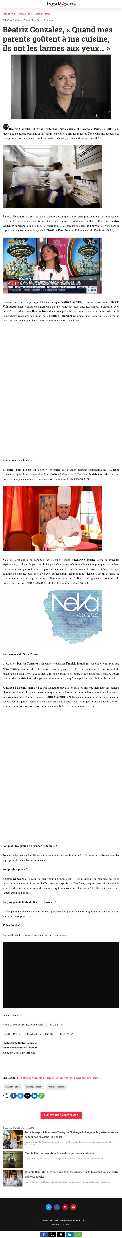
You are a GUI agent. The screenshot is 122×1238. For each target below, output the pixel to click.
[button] (44, 1234)
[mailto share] (27, 1096)
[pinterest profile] (65, 1207)
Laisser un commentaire (61, 1115)
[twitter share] (20, 1096)
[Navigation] (4, 4)
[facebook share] (13, 1096)
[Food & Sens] (61, 3)
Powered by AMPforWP (61, 1225)
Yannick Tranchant (56, 1086)
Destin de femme (42, 13)
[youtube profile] (73, 1207)
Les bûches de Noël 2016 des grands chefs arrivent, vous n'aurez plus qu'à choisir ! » (59, 1077)
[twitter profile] (49, 1207)
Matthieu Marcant (34, 1086)
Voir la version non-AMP (72, 1220)
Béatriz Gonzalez (12, 1086)
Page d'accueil (9, 13)
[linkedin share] (34, 1096)
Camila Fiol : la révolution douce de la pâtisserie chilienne (60, 1153)
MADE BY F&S (25, 13)
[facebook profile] (57, 1207)
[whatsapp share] (41, 1096)
